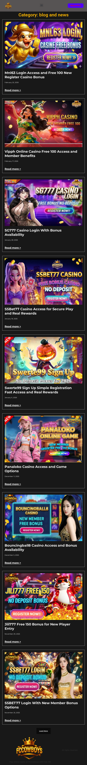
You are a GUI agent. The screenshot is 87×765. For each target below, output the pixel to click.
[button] (41, 5)
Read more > (13, 90)
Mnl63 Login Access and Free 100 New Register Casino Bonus (38, 75)
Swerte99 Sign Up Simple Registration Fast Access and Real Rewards (38, 390)
